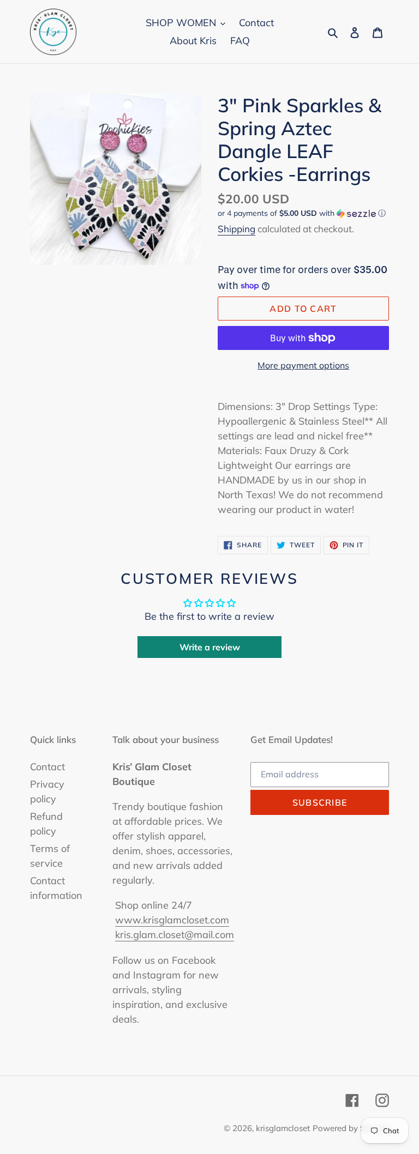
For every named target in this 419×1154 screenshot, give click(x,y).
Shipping (236, 228)
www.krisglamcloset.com (172, 920)
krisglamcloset (283, 1128)
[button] (302, 213)
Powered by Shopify (351, 1128)
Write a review (209, 647)
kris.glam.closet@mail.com (174, 934)
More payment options (303, 365)
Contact (47, 766)
